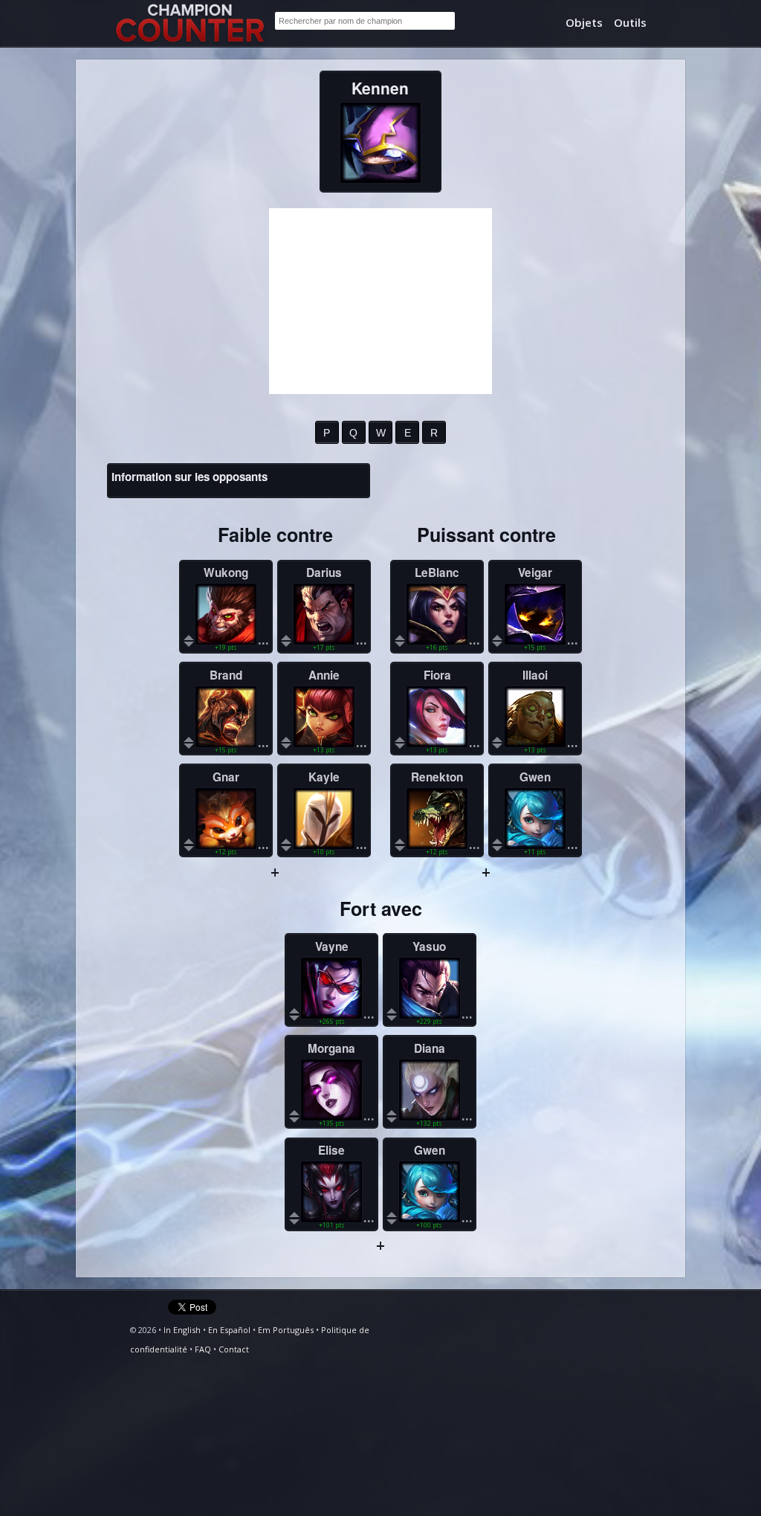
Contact (233, 1349)
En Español (229, 1329)
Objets (584, 22)
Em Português (286, 1329)
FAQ (203, 1349)
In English (182, 1329)
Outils (630, 22)
